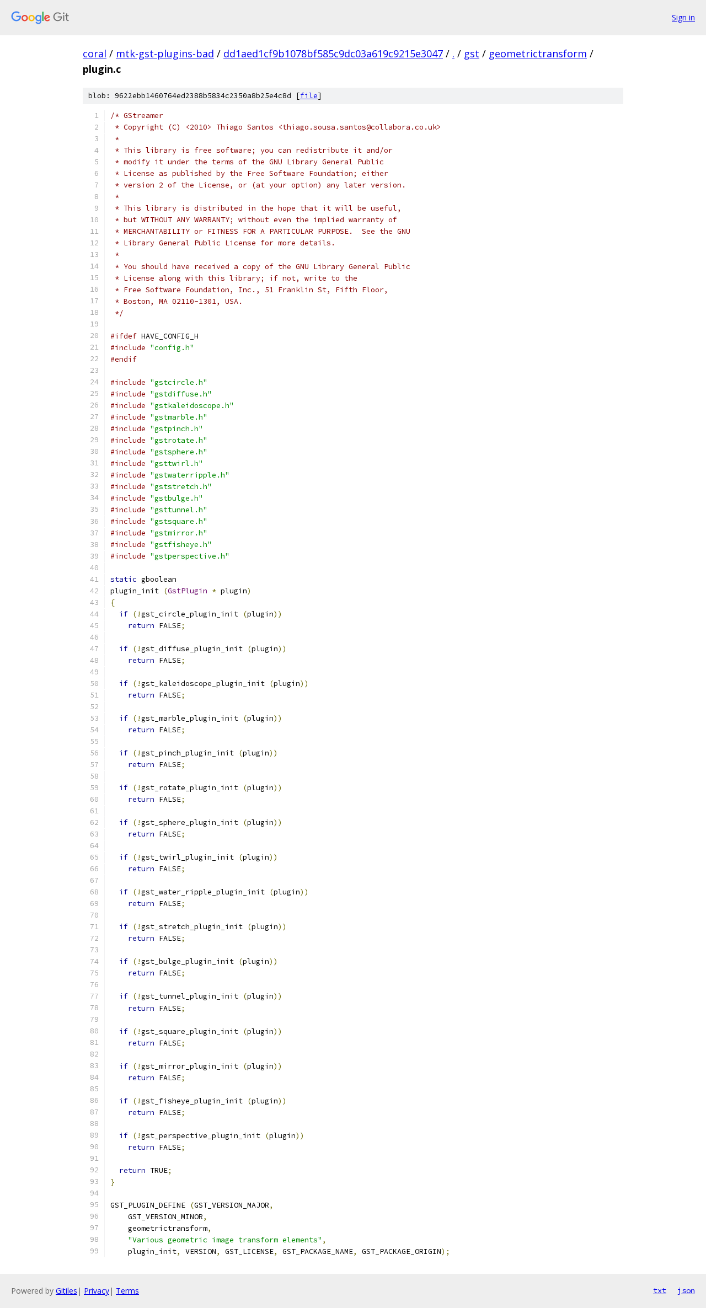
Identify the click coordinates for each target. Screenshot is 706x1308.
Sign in (683, 17)
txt (659, 1290)
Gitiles (66, 1290)
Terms (127, 1290)
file (309, 95)
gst (471, 53)
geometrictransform (538, 53)
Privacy (96, 1290)
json (686, 1290)
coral (94, 53)
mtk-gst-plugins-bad (165, 53)
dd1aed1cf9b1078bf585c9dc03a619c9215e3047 (333, 53)
